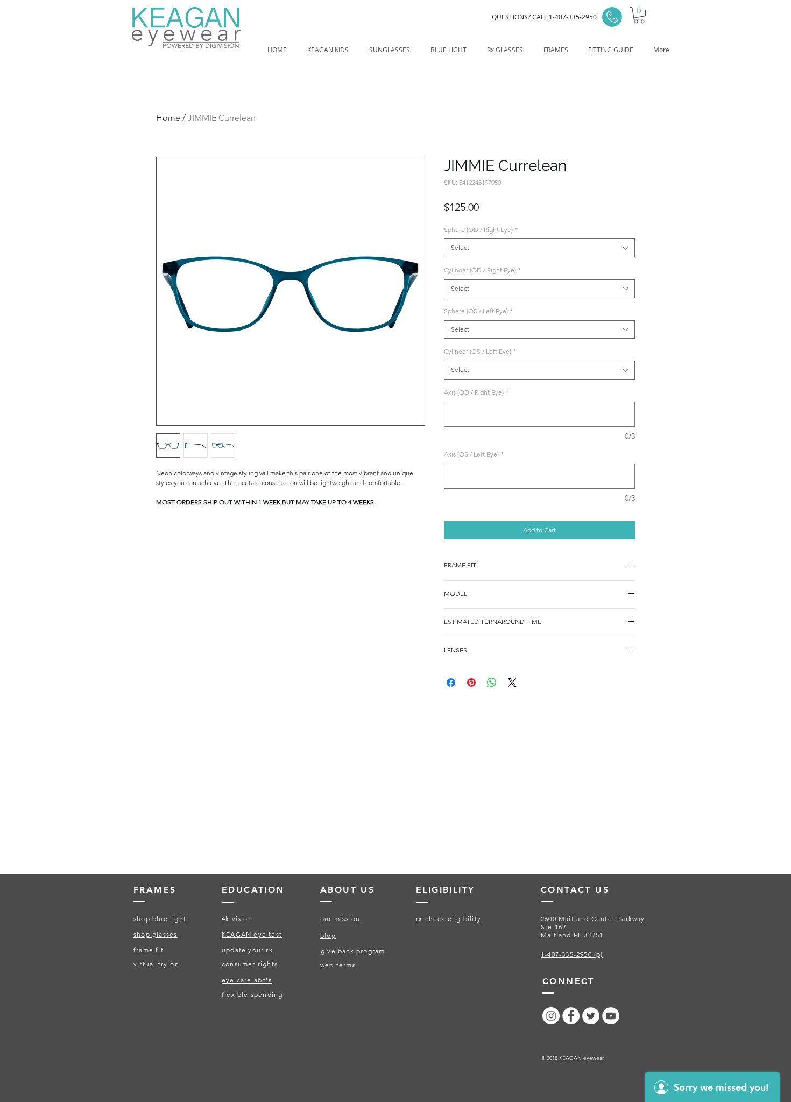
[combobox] (539, 247)
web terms (338, 965)
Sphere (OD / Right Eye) (481, 230)
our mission (340, 919)
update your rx (247, 950)
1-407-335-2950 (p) (572, 954)
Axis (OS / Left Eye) (474, 454)
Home (168, 118)
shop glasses (155, 934)
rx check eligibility (448, 919)
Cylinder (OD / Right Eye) (482, 270)
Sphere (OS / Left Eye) (478, 311)
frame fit (148, 950)
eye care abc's (247, 980)
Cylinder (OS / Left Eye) (480, 351)
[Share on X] (512, 682)
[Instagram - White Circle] (551, 1015)
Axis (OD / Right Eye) (476, 392)
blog (328, 935)
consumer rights (250, 964)
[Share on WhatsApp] (491, 682)
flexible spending (252, 995)
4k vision (237, 919)
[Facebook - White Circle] (571, 1015)
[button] (639, 15)
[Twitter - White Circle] (590, 1015)
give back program (353, 951)
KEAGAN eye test (252, 934)
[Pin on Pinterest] (471, 682)
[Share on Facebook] (450, 682)
